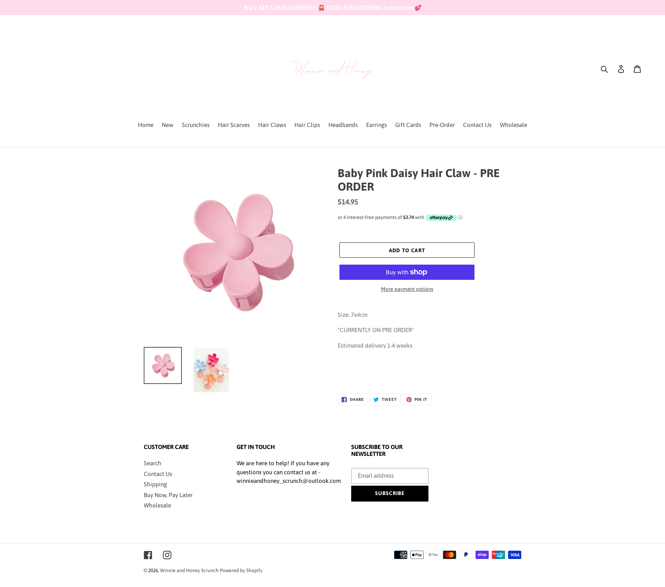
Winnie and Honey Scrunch (189, 570)
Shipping (155, 484)
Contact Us (158, 473)
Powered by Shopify (241, 570)
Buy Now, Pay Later (168, 495)
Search (152, 463)
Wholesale (157, 505)
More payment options (407, 289)
